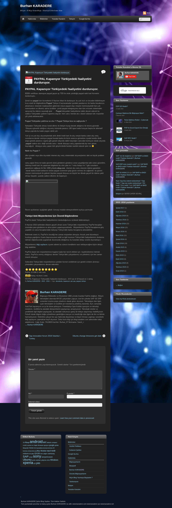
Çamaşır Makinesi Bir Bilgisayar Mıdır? (130, 113)
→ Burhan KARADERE (34, 325)
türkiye (83, 281)
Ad (30, 393)
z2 (34, 463)
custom (29, 445)
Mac (38, 451)
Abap (27, 442)
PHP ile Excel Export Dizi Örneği (136, 128)
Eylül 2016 (120, 212)
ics (35, 448)
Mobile (43, 451)
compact (54, 442)
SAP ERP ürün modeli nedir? (126, 164)
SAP (25, 456)
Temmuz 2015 (121, 267)
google (51, 445)
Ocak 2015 (120, 271)
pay (74, 281)
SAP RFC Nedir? (130, 138)
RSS (148, 13)
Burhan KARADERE (33, 281)
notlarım (26, 454)
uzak (33, 460)
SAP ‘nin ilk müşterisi (123, 156)
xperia (28, 463)
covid (24, 445)
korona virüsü (27, 451)
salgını (45, 453)
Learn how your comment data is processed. (77, 418)
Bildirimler (44, 19)
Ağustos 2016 (121, 216)
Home (23, 19)
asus (49, 442)
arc (45, 442)
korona (45, 448)
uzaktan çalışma (40, 460)
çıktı (38, 463)
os (30, 454)
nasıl (49, 451)
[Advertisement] (86, 43)
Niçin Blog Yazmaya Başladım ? (81, 477)
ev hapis (34, 445)
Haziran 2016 (121, 223)
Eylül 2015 (120, 259)
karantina (39, 448)
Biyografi (72, 466)
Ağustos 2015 (121, 263)
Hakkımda (32, 19)
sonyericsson (47, 457)
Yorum (31, 369)
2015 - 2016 (45, 281)
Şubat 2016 (120, 239)
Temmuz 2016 (121, 220)
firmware (41, 445)
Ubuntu (27, 459)
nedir (53, 451)
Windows (54, 460)
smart (31, 457)
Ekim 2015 (120, 255)
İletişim (72, 19)
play (32, 453)
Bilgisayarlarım (74, 462)
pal (71, 281)
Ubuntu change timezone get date (87, 336)
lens (33, 451)
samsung (51, 454)
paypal (78, 281)
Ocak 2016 (120, 243)
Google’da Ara (84, 19)
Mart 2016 (119, 235)
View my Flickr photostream (126, 299)
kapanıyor (66, 281)
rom (41, 453)
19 (23, 442)
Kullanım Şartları (75, 450)
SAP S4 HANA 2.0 (122, 172)
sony (37, 456)
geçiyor (46, 445)
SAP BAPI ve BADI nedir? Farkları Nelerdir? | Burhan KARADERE (132, 158)
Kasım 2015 (120, 251)
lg (35, 451)
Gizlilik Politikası (75, 446)
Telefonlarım (73, 481)
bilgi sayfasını (42, 245)
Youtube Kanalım (58, 19)
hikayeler (26, 448)
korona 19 (51, 448)
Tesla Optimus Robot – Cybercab (136, 120)
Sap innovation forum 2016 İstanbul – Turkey (45, 337)
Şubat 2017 (120, 208)
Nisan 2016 (120, 231)
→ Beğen (119, 285)
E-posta (70, 393)
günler (57, 445)
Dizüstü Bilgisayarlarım (77, 474)
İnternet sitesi (34, 402)
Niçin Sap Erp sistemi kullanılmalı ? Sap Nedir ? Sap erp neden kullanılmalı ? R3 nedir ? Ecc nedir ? (130, 183)
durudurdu (59, 281)
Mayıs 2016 (120, 227)
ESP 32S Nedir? (122, 106)
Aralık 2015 (120, 247)
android (36, 441)
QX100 (37, 454)
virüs (48, 460)
